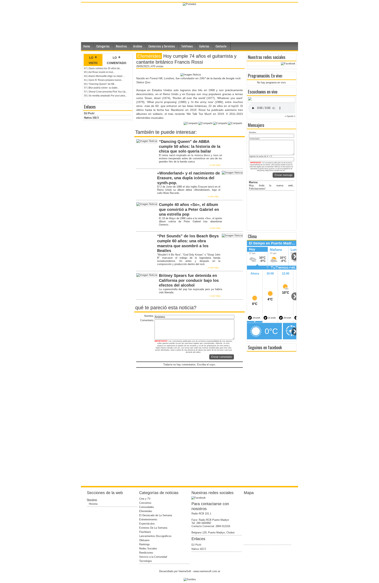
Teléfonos (187, 46)
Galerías (204, 46)
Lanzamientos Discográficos (155, 536)
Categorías (103, 46)
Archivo (137, 46)
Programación (258, 75)
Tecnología (145, 560)
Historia (93, 503)
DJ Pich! (89, 113)
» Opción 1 (290, 116)
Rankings (144, 544)
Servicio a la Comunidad (153, 556)
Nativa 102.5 (91, 117)
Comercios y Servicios (161, 46)
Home (86, 46)
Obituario (144, 540)
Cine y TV (145, 498)
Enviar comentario (221, 356)
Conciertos (145, 502)
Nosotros (121, 46)
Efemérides (145, 511)
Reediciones (146, 552)
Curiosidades (146, 507)
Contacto (221, 46)
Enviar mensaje (283, 175)
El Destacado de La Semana (155, 515)
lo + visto (93, 60)
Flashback (145, 531)
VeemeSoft (185, 571)
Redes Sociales (148, 548)
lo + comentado (116, 60)
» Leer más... (215, 165)
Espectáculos (147, 523)
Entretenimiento (148, 519)
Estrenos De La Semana (153, 527)
